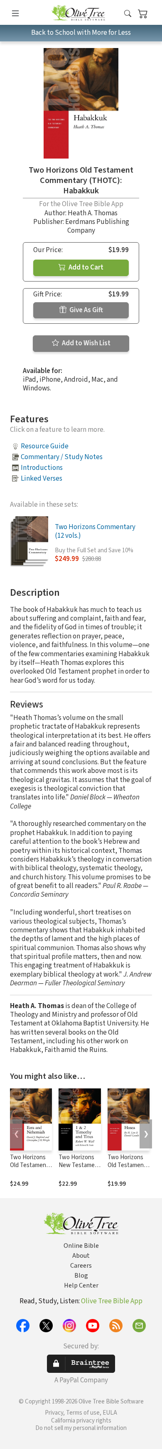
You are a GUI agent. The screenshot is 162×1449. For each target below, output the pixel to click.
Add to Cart (85, 267)
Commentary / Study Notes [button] (62, 457)
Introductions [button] (42, 468)
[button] (127, 14)
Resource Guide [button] (45, 446)
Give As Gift (85, 310)
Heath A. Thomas (93, 213)
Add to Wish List (85, 343)
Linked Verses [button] (41, 479)
